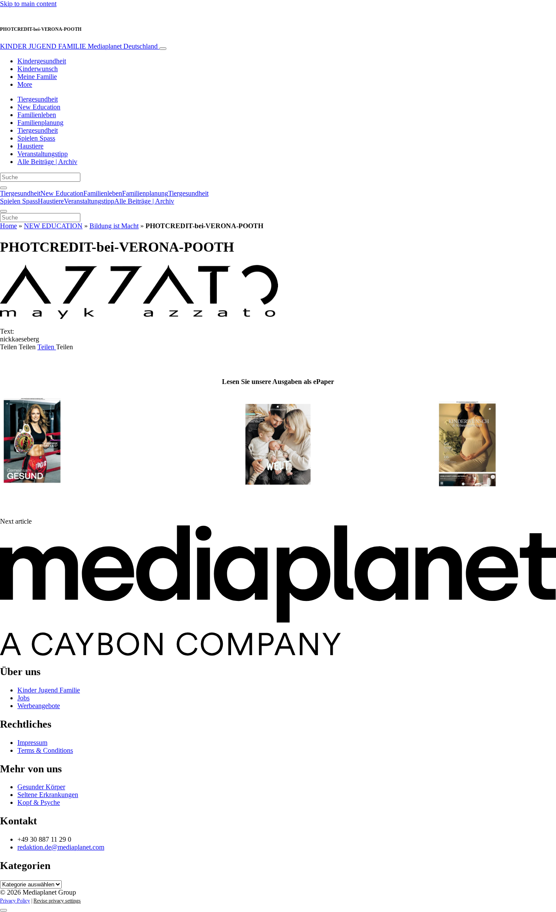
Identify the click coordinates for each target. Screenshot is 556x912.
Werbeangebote (38, 705)
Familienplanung (40, 122)
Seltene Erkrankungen (47, 794)
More (24, 84)
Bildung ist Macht (114, 226)
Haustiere (30, 146)
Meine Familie (37, 76)
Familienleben (36, 114)
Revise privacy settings (57, 901)
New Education (38, 107)
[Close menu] (3, 211)
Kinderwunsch (37, 68)
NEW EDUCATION (53, 226)
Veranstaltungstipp (42, 153)
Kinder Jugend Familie (48, 690)
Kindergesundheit (41, 61)
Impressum (32, 742)
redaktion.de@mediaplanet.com (60, 847)
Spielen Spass (36, 138)
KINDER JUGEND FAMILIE (79, 46)
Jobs (23, 698)
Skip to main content (28, 3)
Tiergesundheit (37, 99)
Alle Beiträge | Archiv (47, 161)
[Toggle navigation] (162, 48)
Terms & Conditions (45, 750)
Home (8, 226)
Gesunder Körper (41, 787)
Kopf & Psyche (38, 802)
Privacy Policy (15, 901)
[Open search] (3, 188)
